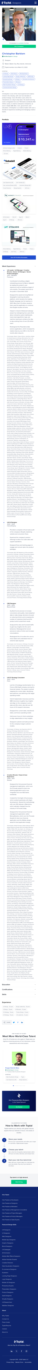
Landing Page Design (8, 76)
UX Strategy (21, 84)
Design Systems (23, 1079)
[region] (19, 1066)
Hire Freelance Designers (9, 1203)
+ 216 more (19, 220)
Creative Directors (7, 1263)
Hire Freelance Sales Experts (10, 1220)
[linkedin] (22, 1022)
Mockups (18, 82)
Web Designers (6, 1236)
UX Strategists (6, 1249)
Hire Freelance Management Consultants (14, 1210)
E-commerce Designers (9, 1269)
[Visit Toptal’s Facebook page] (21, 1351)
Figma (22, 1077)
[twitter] (14, 1022)
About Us (5, 1332)
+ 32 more (5, 153)
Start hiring (19, 1182)
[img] (9, 56)
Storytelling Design (7, 79)
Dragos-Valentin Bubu (12, 1068)
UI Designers (6, 1233)
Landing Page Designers (9, 1276)
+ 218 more (21, 251)
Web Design (14, 73)
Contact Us (5, 1319)
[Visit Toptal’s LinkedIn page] (11, 1351)
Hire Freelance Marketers (9, 1206)
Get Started (19, 1107)
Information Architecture (28, 79)
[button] (19, 266)
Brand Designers (7, 1246)
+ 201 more (26, 188)
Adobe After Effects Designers (11, 1256)
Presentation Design (8, 82)
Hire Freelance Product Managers (12, 1216)
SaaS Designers (7, 1296)
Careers (4, 1329)
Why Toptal (5, 1316)
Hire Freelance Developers (10, 1200)
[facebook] (18, 1022)
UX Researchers (7, 1302)
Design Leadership (20, 76)
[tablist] (19, 1085)
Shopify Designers (7, 1299)
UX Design (5, 73)
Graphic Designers (7, 1243)
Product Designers (7, 1292)
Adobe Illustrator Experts (9, 1259)
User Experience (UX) (11, 1079)
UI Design (17, 79)
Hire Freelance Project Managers (12, 1213)
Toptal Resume (6, 1325)
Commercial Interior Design (9, 87)
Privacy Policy (10, 1362)
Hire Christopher (19, 46)
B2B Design (30, 76)
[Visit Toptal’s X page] (16, 1351)
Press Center (6, 1322)
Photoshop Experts (8, 1286)
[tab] (13, 1085)
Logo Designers (7, 1279)
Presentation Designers (9, 1289)
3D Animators (6, 1253)
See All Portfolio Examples (19, 257)
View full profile (19, 1058)
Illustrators (5, 1273)
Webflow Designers (8, 1305)
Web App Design (24, 73)
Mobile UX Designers (8, 1282)
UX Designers (6, 1230)
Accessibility (28, 1362)
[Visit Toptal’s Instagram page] (26, 1351)
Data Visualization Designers (10, 1266)
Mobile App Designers (8, 1240)
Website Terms (19, 1362)
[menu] (35, 2)
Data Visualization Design (9, 84)
